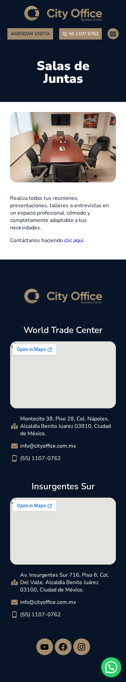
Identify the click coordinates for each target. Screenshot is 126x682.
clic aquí (73, 240)
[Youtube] (44, 646)
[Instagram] (81, 646)
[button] (113, 33)
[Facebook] (63, 646)
